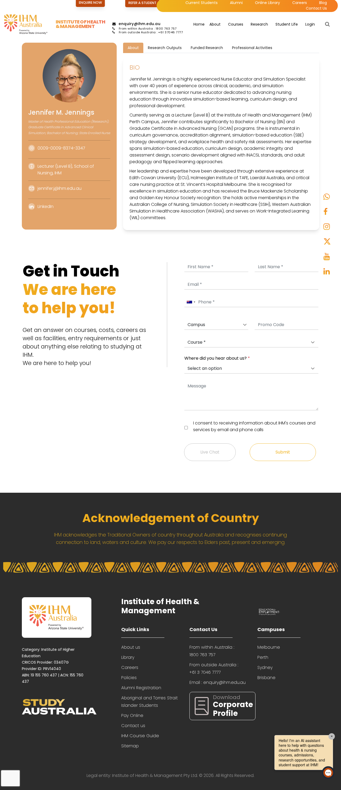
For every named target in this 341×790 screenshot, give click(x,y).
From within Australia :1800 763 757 (211, 651)
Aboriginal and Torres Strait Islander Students (149, 701)
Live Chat (210, 452)
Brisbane (266, 678)
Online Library (267, 2)
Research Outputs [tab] (165, 47)
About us (130, 647)
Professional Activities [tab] (252, 47)
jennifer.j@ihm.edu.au (60, 188)
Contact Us (316, 8)
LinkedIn (46, 206)
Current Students (201, 2)
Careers (299, 2)
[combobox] (191, 302)
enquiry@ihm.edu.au (139, 23)
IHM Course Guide (140, 736)
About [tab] (133, 47)
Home (199, 24)
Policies (129, 678)
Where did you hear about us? (217, 358)
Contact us (133, 726)
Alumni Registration (141, 688)
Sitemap (130, 746)
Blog (323, 2)
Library (127, 657)
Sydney (265, 667)
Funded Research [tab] (207, 47)
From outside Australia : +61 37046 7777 (150, 32)
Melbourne (268, 647)
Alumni (236, 2)
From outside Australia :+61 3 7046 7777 (213, 668)
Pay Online (132, 715)
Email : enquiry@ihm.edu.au (217, 682)
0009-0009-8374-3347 (61, 148)
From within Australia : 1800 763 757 (147, 28)
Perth (262, 657)
